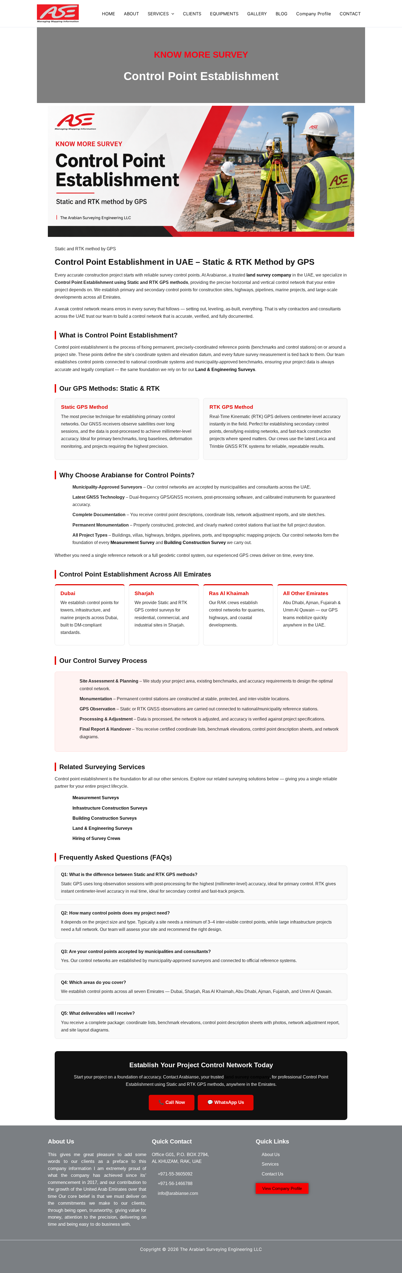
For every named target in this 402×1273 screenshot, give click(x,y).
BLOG (281, 13)
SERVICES (158, 13)
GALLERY (257, 13)
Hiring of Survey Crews (96, 838)
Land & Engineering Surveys (225, 369)
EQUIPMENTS (224, 13)
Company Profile (313, 13)
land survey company (247, 1077)
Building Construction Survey (195, 542)
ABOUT (131, 13)
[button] (171, 14)
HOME (108, 13)
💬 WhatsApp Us (225, 1102)
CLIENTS (192, 13)
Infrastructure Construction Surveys (109, 808)
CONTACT (350, 13)
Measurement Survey (132, 542)
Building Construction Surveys (104, 818)
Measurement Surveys (95, 797)
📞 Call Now (171, 1102)
